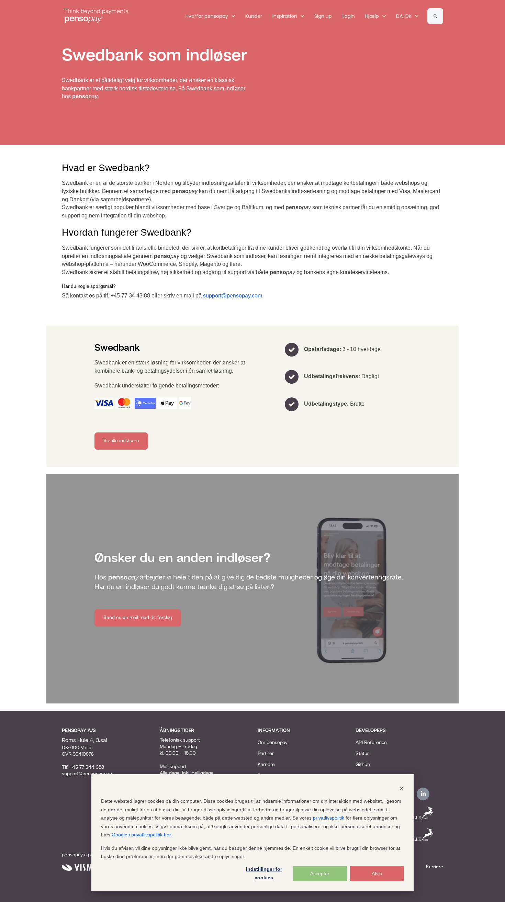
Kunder (253, 16)
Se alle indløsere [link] (121, 440)
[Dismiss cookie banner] (401, 788)
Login (349, 16)
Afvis (377, 873)
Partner (266, 753)
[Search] (435, 16)
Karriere (266, 764)
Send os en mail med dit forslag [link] (137, 617)
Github (363, 764)
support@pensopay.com (232, 295)
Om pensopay (273, 742)
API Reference (371, 742)
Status (363, 753)
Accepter (319, 873)
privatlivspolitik (328, 818)
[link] (96, 16)
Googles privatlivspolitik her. (142, 834)
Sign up (323, 16)
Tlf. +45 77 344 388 (83, 767)
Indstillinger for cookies (264, 873)
